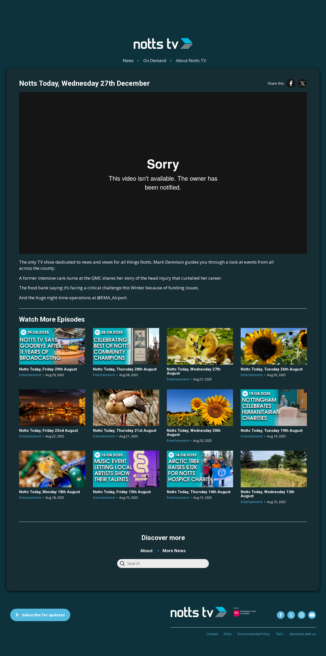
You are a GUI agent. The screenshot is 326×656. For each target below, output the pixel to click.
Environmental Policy (254, 634)
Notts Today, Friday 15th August (122, 492)
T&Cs (279, 634)
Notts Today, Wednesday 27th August (194, 371)
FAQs (228, 634)
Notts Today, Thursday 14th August (198, 492)
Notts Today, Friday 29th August (48, 369)
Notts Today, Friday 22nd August (48, 430)
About (146, 550)
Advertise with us (302, 634)
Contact (212, 634)
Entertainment (30, 375)
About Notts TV (191, 60)
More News (174, 550)
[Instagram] (301, 615)
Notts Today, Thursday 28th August (125, 369)
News (128, 60)
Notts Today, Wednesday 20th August (194, 432)
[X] (302, 83)
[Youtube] (312, 615)
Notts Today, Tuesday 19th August (272, 430)
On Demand (154, 60)
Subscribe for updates (43, 614)
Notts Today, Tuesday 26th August (272, 369)
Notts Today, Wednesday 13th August (267, 494)
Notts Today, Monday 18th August (49, 492)
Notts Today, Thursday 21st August (124, 430)
